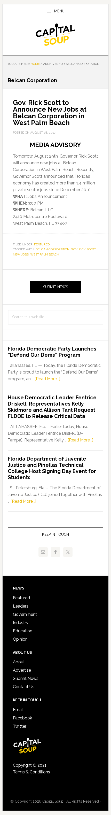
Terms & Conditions (31, 772)
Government (25, 614)
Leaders (20, 606)
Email (18, 709)
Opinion (20, 639)
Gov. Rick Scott (83, 249)
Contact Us (23, 686)
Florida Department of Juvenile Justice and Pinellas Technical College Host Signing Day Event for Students (52, 468)
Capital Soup (56, 34)
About (19, 661)
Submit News (55, 287)
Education (22, 630)
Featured (42, 244)
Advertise (22, 670)
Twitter (19, 726)
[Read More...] (47, 378)
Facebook (22, 718)
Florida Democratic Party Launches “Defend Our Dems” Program (52, 352)
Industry (20, 622)
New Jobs (21, 254)
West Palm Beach (44, 254)
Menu (59, 11)
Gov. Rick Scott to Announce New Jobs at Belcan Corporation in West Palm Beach (49, 113)
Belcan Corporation (52, 249)
